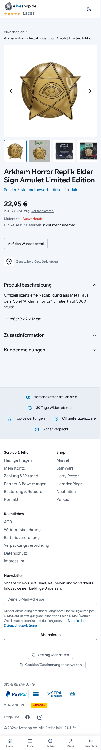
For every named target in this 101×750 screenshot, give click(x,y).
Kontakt (11, 499)
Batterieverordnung (22, 537)
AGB (8, 522)
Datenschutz (15, 553)
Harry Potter (68, 476)
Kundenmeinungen (24, 350)
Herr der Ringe (70, 483)
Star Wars (65, 468)
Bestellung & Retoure (23, 491)
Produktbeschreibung (28, 285)
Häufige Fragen (18, 460)
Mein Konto (14, 468)
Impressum (14, 561)
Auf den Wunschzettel (26, 243)
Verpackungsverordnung (26, 545)
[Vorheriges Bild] (11, 91)
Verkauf (64, 499)
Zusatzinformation (24, 335)
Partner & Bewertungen (25, 483)
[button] (15, 151)
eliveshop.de (14, 32)
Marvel (63, 460)
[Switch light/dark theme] (89, 9)
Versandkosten (42, 211)
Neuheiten (66, 491)
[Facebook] (27, 717)
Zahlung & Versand (21, 476)
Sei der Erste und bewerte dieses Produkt (41, 189)
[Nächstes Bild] (90, 91)
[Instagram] (40, 717)
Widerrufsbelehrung (22, 529)
